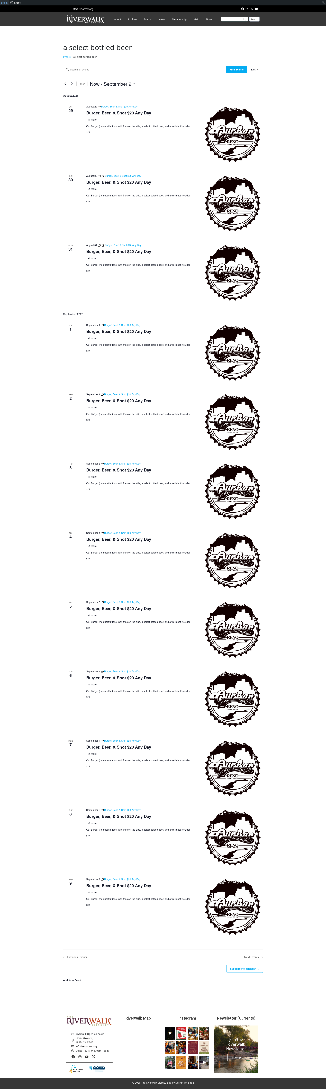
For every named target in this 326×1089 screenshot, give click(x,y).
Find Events (237, 69)
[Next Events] (72, 84)
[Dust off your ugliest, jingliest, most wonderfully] (181, 1033)
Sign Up (236, 1057)
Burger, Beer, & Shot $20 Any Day (118, 113)
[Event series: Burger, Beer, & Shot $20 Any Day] (99, 175)
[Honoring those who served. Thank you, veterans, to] (170, 1062)
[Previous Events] (65, 84)
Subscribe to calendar (243, 968)
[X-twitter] (251, 8)
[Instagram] (247, 8)
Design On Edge (184, 1082)
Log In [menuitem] (4, 2)
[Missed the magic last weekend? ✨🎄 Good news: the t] (170, 1033)
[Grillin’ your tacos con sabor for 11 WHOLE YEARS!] (170, 1047)
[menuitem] (323, 2)
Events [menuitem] (18, 2)
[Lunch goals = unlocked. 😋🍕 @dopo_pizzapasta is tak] (204, 1062)
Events (67, 56)
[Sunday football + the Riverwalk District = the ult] (181, 1047)
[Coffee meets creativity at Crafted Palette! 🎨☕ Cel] (193, 1062)
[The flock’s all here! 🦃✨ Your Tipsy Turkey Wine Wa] (181, 1062)
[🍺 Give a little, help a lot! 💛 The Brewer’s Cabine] (204, 1047)
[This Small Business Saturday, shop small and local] (193, 1033)
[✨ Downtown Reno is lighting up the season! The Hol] (204, 1033)
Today (82, 83)
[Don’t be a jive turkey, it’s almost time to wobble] (193, 1047)
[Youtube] (256, 8)
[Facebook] (242, 8)
